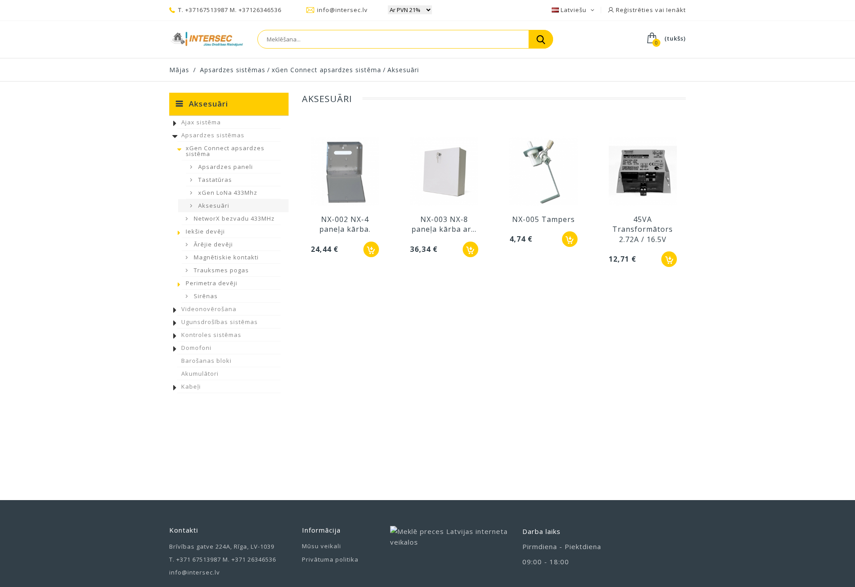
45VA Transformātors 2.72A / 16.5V (642, 229)
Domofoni (196, 348)
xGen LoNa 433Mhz (226, 193)
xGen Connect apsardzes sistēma (225, 151)
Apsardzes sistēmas (212, 135)
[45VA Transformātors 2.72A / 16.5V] (643, 172)
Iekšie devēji (205, 231)
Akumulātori (200, 373)
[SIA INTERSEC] (206, 39)
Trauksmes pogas (220, 270)
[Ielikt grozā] (371, 249)
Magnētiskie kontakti (225, 257)
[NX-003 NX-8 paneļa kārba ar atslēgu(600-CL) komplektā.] (444, 172)
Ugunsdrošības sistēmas (219, 322)
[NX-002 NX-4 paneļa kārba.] (345, 172)
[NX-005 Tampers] (543, 172)
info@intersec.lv (342, 10)
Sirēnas (205, 296)
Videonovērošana (208, 309)
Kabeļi (191, 386)
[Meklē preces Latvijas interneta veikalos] (449, 546)
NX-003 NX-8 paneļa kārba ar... (443, 224)
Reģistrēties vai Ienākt (650, 10)
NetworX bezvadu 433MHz (233, 218)
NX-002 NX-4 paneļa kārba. (344, 224)
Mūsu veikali (321, 546)
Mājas (179, 70)
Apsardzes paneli (224, 167)
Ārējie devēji (212, 244)
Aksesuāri (212, 205)
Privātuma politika (330, 559)
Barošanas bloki (206, 361)
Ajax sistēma (201, 122)
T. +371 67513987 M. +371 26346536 (222, 559)
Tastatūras (214, 180)
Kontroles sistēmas (211, 335)
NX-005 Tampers (543, 219)
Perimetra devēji (211, 283)
